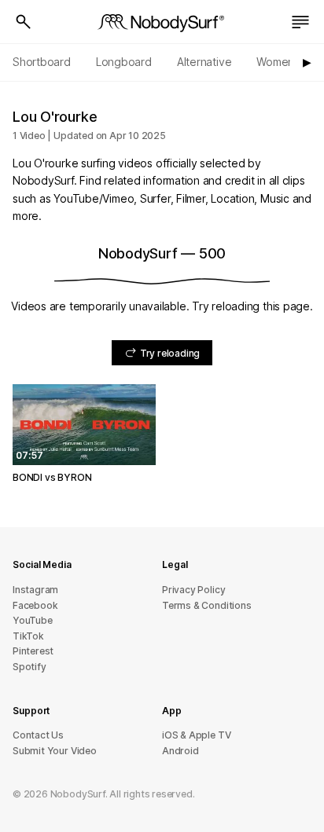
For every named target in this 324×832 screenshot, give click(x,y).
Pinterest (33, 651)
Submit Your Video (55, 751)
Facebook (35, 605)
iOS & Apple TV (196, 735)
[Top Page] (162, 22)
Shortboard (42, 61)
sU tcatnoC (38, 735)
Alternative (204, 61)
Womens (278, 61)
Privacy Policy (193, 590)
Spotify (29, 667)
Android (180, 751)
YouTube (33, 620)
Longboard (124, 61)
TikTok (28, 636)
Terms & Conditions (207, 605)
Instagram (35, 590)
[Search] (24, 22)
